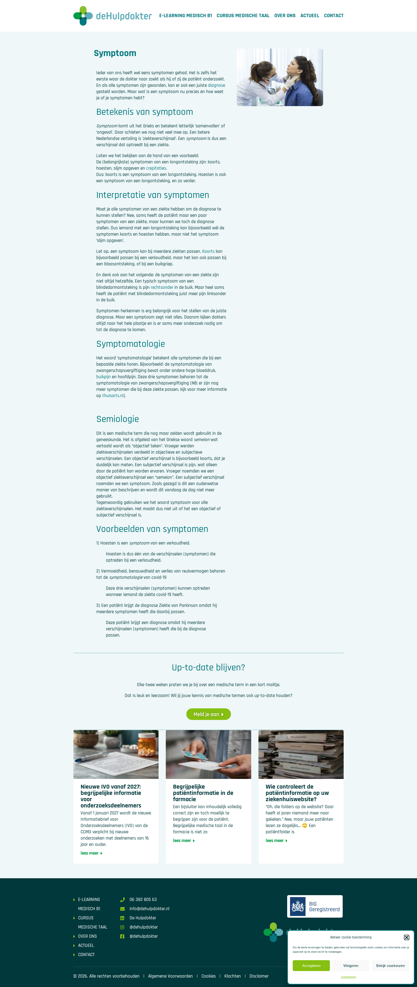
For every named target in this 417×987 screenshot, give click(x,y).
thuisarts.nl (113, 396)
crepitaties (156, 168)
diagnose (216, 85)
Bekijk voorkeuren (390, 966)
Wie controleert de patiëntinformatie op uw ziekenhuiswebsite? (297, 793)
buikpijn (103, 377)
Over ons (285, 15)
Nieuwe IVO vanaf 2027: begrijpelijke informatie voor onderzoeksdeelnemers (111, 796)
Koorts (208, 251)
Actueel (309, 15)
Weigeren (350, 966)
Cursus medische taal (243, 15)
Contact (334, 15)
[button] (406, 937)
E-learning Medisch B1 (185, 15)
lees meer (90, 853)
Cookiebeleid (348, 977)
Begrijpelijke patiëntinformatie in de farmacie (203, 793)
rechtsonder (162, 287)
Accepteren (311, 966)
